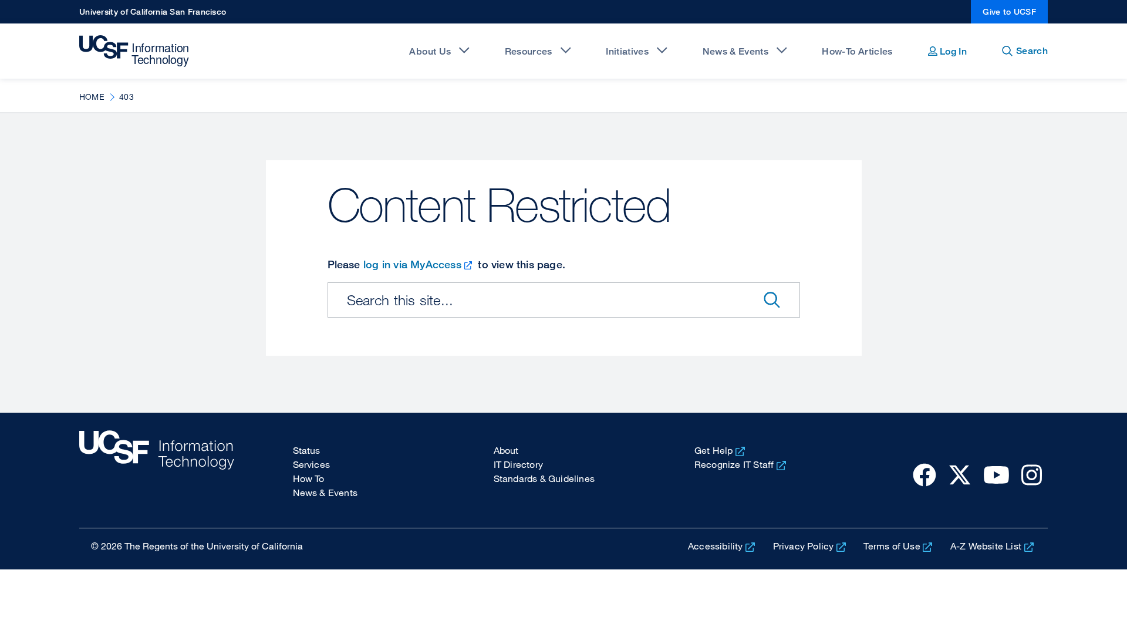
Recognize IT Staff (734, 464)
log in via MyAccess (412, 264)
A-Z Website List (985, 546)
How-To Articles (857, 51)
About (506, 450)
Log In (952, 51)
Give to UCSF (1009, 11)
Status (306, 450)
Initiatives (627, 51)
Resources (528, 51)
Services (311, 464)
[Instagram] (1031, 474)
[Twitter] (959, 474)
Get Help (713, 450)
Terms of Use (891, 546)
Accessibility (715, 546)
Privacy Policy (803, 546)
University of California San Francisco (152, 11)
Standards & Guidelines (544, 478)
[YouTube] (996, 474)
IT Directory (518, 464)
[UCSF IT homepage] (156, 470)
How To (309, 478)
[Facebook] (924, 474)
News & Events (735, 51)
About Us (430, 51)
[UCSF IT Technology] (135, 51)
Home (91, 97)
